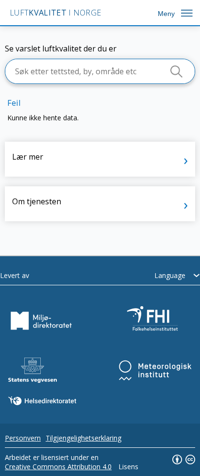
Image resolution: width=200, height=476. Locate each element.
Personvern (23, 438)
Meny (166, 13)
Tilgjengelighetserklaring (83, 438)
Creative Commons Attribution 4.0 (58, 466)
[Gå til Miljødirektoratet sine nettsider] (41, 321)
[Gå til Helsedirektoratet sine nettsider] (42, 400)
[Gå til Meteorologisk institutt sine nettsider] (155, 370)
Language (169, 275)
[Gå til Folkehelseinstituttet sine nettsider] (155, 320)
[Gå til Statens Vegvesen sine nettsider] (32, 370)
